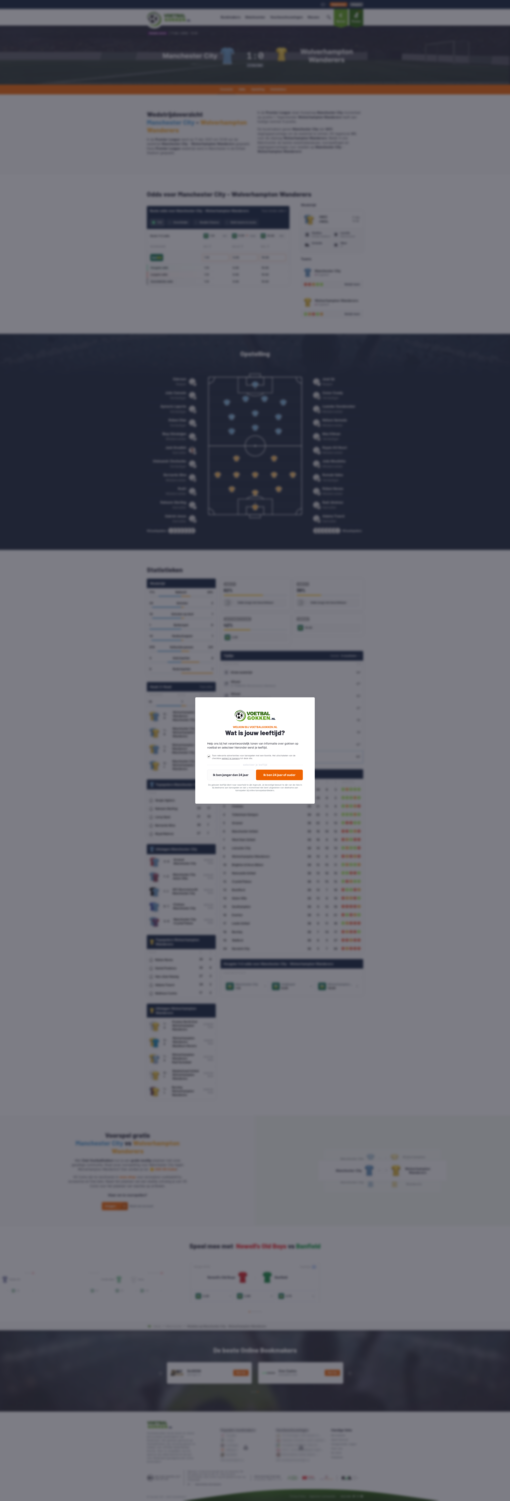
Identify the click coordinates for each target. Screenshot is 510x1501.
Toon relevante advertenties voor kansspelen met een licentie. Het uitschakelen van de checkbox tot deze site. (253, 756)
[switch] (208, 756)
